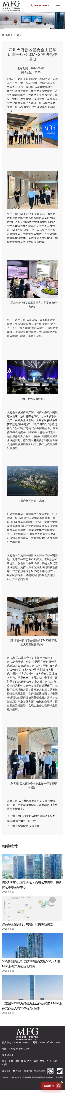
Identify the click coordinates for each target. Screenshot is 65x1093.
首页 (8, 35)
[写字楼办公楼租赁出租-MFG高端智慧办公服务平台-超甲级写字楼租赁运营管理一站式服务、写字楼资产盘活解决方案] (14, 5)
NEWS (17, 35)
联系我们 (6, 1071)
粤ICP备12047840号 (34, 1071)
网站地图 (59, 1077)
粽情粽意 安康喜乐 (29, 826)
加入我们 (17, 1071)
